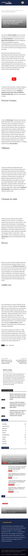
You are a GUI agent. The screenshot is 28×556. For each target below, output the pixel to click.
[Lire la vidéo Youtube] (14, 79)
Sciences (10, 470)
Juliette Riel (10, 462)
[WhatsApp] (12, 352)
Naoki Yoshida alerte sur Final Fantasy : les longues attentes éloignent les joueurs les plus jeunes (17, 475)
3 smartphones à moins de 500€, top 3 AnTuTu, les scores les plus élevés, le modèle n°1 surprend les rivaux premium (13, 459)
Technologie (5, 462)
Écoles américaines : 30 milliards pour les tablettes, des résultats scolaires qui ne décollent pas (16, 489)
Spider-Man (11, 345)
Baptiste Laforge (7, 370)
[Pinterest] (9, 352)
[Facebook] (2, 352)
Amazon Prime (11, 484)
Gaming (6, 10)
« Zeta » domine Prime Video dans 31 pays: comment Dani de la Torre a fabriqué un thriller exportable (17, 482)
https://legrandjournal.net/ (8, 371)
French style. (14, 531)
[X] (6, 352)
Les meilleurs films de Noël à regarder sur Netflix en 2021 (21, 362)
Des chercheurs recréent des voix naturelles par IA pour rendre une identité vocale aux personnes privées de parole (17, 468)
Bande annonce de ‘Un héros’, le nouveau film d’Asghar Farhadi (6, 362)
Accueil (2, 10)
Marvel (6, 345)
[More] (16, 352)
